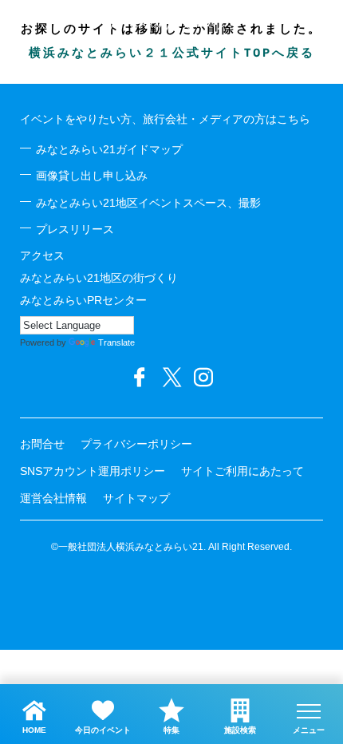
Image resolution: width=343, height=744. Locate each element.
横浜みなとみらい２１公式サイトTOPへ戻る (172, 54)
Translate (116, 342)
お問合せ (42, 443)
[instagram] (203, 378)
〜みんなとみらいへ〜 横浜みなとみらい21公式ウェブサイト (171, 22)
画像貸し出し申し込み (92, 175)
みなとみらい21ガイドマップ (109, 149)
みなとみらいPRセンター (83, 300)
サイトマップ (136, 498)
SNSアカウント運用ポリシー (92, 471)
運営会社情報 (53, 498)
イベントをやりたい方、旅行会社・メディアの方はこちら (165, 119)
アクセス (42, 255)
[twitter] (171, 378)
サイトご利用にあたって (242, 471)
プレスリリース (75, 229)
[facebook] (140, 378)
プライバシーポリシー (136, 443)
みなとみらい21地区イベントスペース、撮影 (148, 202)
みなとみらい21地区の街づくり (99, 277)
